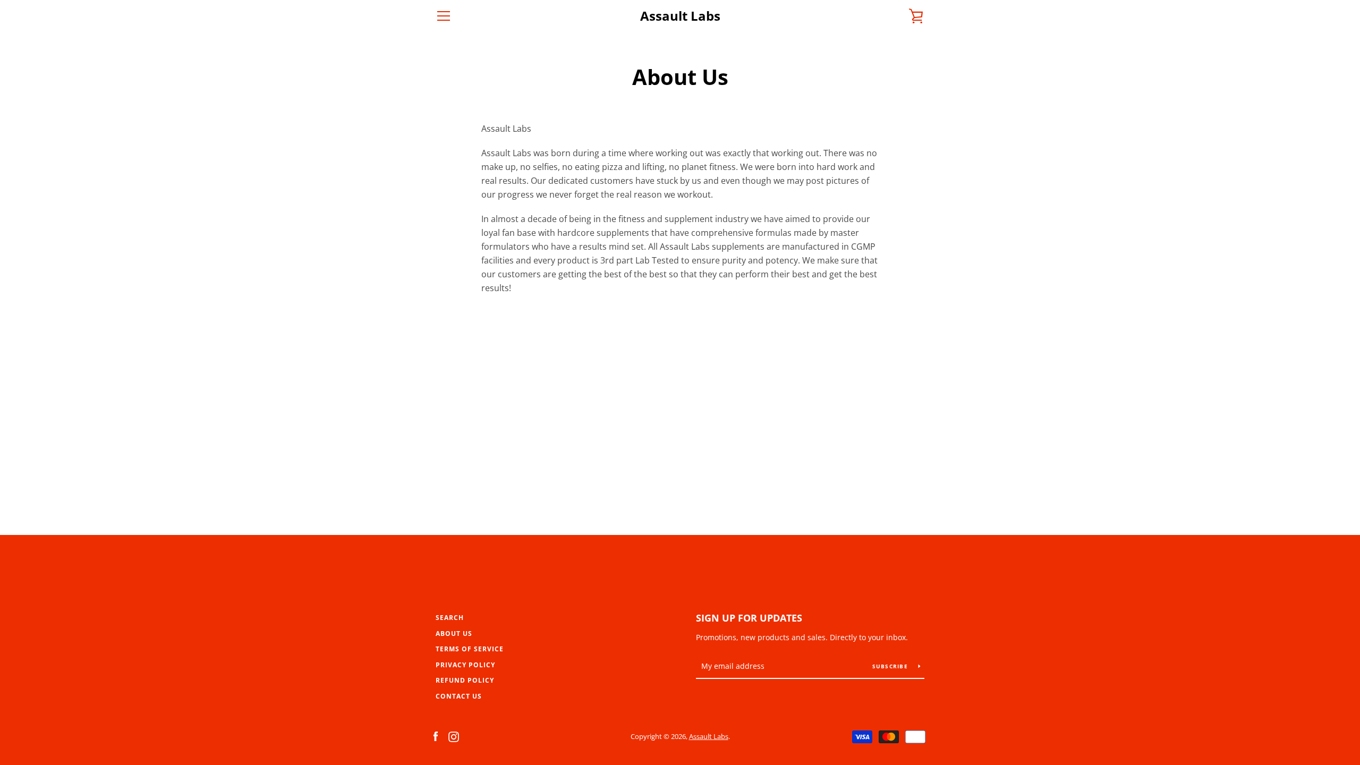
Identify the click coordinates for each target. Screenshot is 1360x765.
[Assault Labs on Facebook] (435, 736)
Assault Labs (680, 16)
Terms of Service (470, 648)
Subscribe (891, 666)
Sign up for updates (749, 617)
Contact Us (459, 696)
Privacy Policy (465, 664)
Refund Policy (465, 680)
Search (450, 617)
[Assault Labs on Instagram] (453, 736)
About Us (454, 633)
